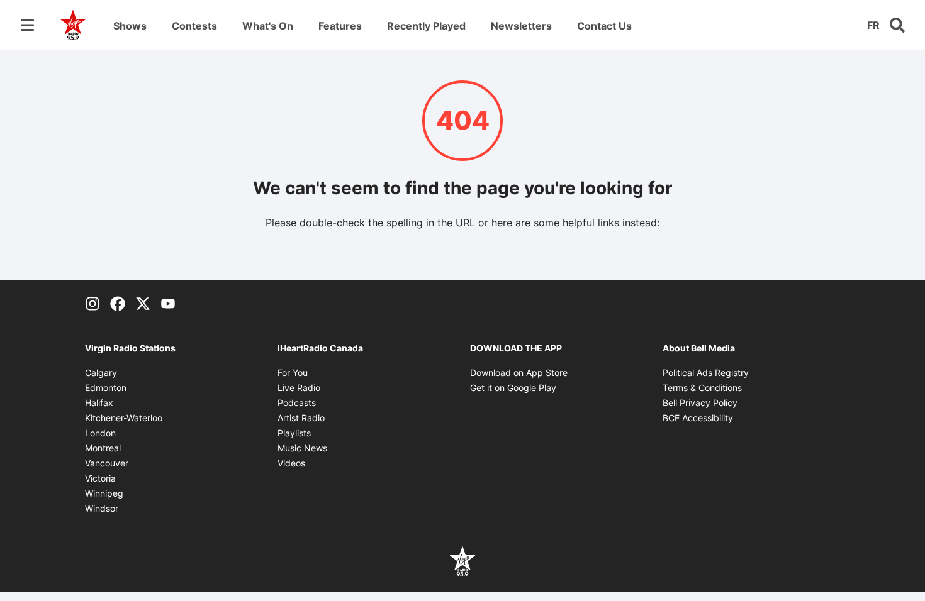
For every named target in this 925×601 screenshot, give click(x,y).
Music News (302, 448)
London (100, 432)
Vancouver (106, 463)
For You (293, 372)
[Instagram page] (92, 303)
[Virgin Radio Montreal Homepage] (73, 25)
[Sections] (27, 25)
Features (340, 25)
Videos (291, 463)
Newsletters (521, 25)
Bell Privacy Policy (700, 402)
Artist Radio (301, 417)
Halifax (99, 402)
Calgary (101, 372)
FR (873, 25)
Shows (130, 25)
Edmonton (105, 387)
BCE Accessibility (698, 417)
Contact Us (604, 25)
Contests (194, 25)
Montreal (103, 448)
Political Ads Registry (706, 372)
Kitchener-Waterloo (123, 417)
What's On (267, 25)
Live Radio (299, 387)
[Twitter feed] (142, 303)
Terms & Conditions (702, 387)
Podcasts (297, 402)
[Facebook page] (117, 303)
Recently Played (426, 25)
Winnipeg (104, 493)
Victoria (100, 478)
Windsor (101, 508)
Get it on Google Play (513, 387)
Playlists (294, 432)
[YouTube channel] (168, 303)
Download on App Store (519, 372)
